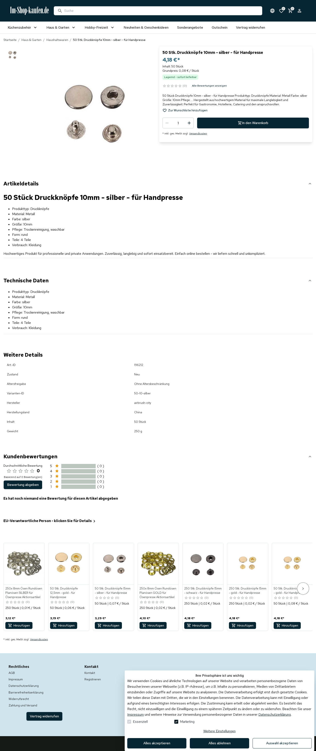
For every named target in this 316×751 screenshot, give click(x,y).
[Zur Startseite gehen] (29, 10)
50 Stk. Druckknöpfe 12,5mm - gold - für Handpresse (64, 592)
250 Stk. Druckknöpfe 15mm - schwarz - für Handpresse (203, 590)
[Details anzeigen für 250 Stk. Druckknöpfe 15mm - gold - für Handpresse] (247, 563)
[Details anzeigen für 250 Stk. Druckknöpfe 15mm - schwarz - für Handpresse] (203, 563)
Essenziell (140, 721)
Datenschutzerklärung (274, 714)
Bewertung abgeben (23, 484)
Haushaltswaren (57, 40)
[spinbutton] (178, 123)
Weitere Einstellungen (219, 731)
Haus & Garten (31, 40)
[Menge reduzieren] (167, 123)
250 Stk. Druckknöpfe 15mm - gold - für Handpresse (247, 590)
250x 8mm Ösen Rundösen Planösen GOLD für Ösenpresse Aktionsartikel (158, 592)
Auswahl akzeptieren (282, 743)
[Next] (303, 588)
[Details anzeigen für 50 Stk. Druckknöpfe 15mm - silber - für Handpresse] (113, 563)
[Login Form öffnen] (299, 10)
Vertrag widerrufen (44, 716)
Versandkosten (198, 133)
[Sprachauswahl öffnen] (272, 10)
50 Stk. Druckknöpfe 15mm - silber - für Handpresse (112, 590)
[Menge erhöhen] (189, 123)
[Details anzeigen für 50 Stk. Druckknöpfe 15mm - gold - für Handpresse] (292, 563)
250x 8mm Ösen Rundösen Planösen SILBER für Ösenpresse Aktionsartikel (23, 592)
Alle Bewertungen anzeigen (209, 85)
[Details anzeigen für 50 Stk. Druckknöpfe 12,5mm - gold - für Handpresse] (69, 563)
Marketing (187, 721)
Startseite (10, 40)
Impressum (135, 714)
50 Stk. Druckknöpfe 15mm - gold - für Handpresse (291, 590)
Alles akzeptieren (156, 743)
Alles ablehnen (220, 743)
